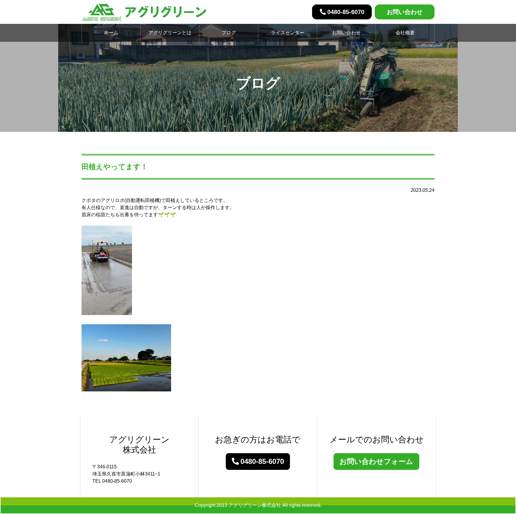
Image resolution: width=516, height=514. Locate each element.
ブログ (229, 32)
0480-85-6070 (345, 12)
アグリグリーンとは (169, 32)
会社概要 (405, 32)
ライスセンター (287, 32)
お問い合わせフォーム (376, 461)
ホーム (111, 32)
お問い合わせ (405, 12)
